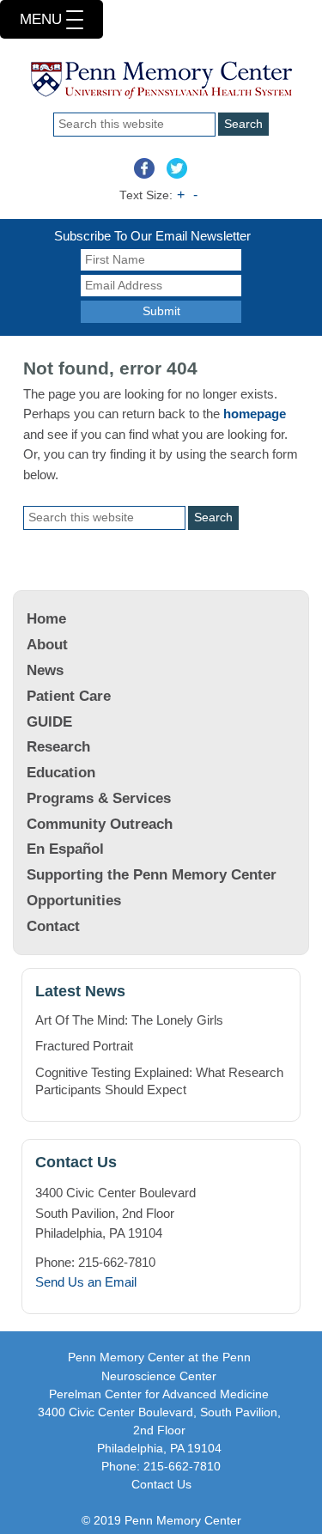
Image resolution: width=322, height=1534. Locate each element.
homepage (254, 413)
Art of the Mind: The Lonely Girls (129, 1020)
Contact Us (161, 1484)
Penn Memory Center (160, 86)
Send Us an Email (86, 1282)
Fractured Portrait (84, 1045)
